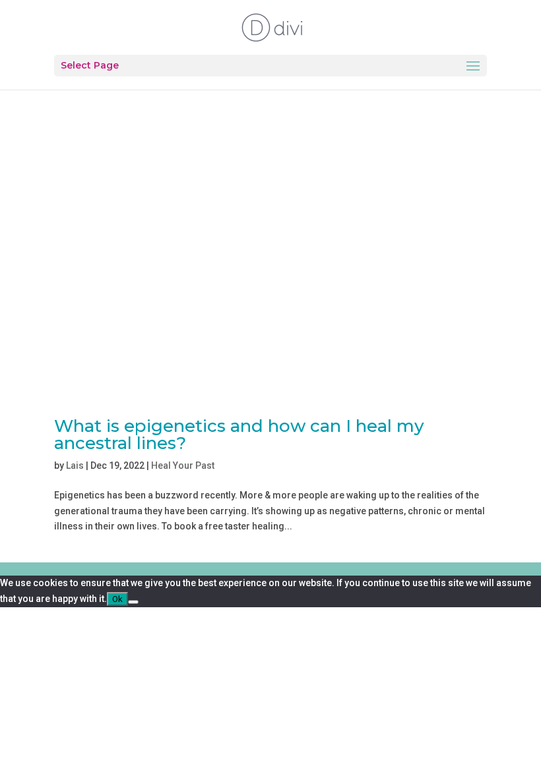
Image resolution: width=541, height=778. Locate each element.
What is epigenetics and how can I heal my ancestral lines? (239, 434)
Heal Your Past (182, 465)
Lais (75, 465)
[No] (133, 602)
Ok (117, 599)
